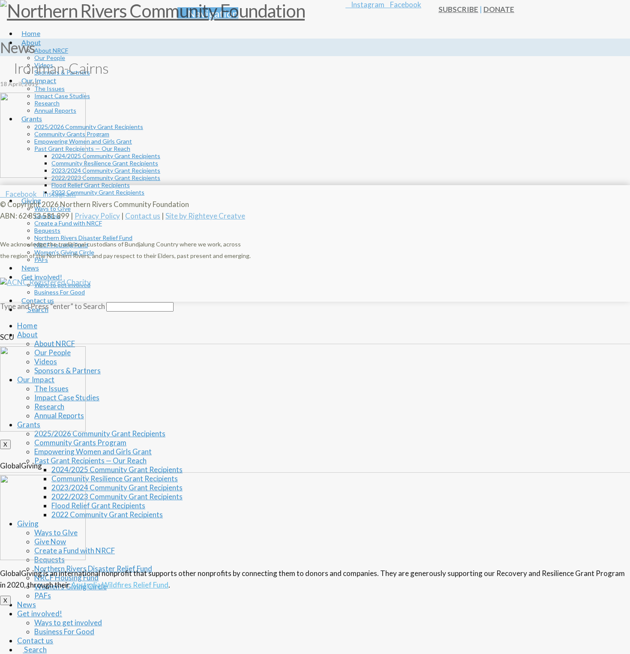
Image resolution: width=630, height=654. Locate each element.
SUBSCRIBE (458, 9)
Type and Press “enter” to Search (52, 306)
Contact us (142, 215)
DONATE (498, 9)
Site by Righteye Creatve (205, 215)
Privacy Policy (97, 215)
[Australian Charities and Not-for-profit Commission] (45, 282)
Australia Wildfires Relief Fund (119, 584)
